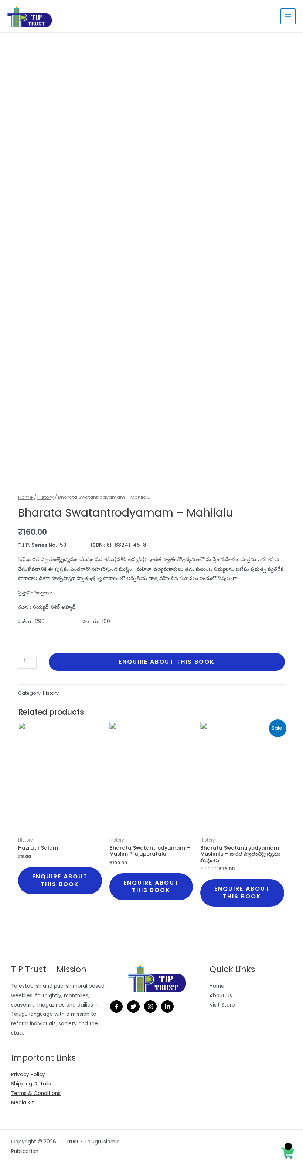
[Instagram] (150, 1006)
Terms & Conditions (36, 1093)
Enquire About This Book (167, 661)
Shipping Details (31, 1083)
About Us (221, 995)
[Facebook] (116, 1006)
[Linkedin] (167, 1006)
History (45, 497)
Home (25, 497)
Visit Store (222, 1004)
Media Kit (22, 1102)
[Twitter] (133, 1006)
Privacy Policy (28, 1074)
